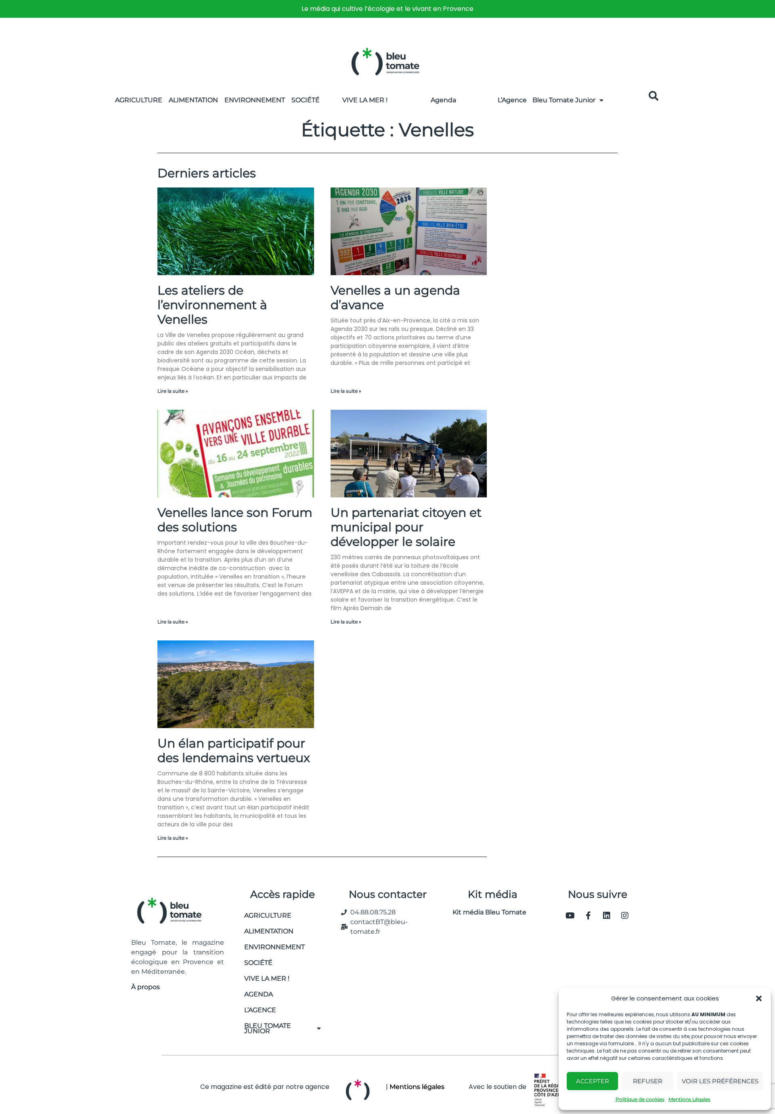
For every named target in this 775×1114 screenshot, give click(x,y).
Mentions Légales (689, 1099)
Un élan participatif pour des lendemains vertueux (233, 750)
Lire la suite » (172, 391)
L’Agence (512, 100)
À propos (145, 987)
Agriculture (138, 100)
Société (305, 100)
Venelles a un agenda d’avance (395, 297)
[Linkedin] (607, 916)
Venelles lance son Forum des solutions (234, 520)
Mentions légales (417, 1087)
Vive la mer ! (266, 978)
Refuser (647, 1081)
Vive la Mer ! (365, 100)
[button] (759, 998)
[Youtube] (570, 916)
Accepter (592, 1081)
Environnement (254, 100)
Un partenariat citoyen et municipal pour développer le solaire (406, 527)
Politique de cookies (640, 1099)
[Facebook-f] (588, 916)
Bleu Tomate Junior (563, 100)
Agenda (443, 100)
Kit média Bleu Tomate (486, 912)
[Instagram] (625, 916)
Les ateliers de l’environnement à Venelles (212, 305)
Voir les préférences (720, 1081)
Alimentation (193, 100)
